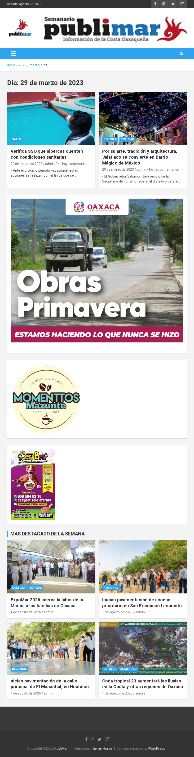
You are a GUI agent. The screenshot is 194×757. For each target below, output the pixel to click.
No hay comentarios (72, 164)
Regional (111, 587)
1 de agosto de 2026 (117, 612)
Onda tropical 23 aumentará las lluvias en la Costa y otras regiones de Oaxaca (142, 684)
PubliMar (61, 748)
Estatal (35, 587)
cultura (110, 139)
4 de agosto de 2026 (26, 612)
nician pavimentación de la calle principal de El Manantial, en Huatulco (50, 684)
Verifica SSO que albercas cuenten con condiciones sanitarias (47, 154)
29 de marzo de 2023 (26, 164)
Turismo (127, 139)
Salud (17, 139)
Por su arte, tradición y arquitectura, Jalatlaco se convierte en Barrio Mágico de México (139, 156)
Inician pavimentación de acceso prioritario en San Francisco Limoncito (142, 602)
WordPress (156, 748)
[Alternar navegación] (13, 53)
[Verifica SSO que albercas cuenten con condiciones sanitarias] (51, 118)
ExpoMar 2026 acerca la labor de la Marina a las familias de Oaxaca (47, 602)
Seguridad (128, 669)
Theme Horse (101, 748)
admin (50, 164)
